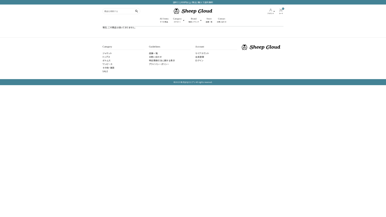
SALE (105, 71)
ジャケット (107, 53)
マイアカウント (202, 53)
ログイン (199, 60)
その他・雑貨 (108, 67)
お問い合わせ (155, 56)
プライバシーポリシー (159, 64)
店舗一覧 (153, 53)
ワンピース (108, 64)
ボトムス (107, 60)
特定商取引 (162, 60)
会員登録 (199, 56)
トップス (106, 56)
